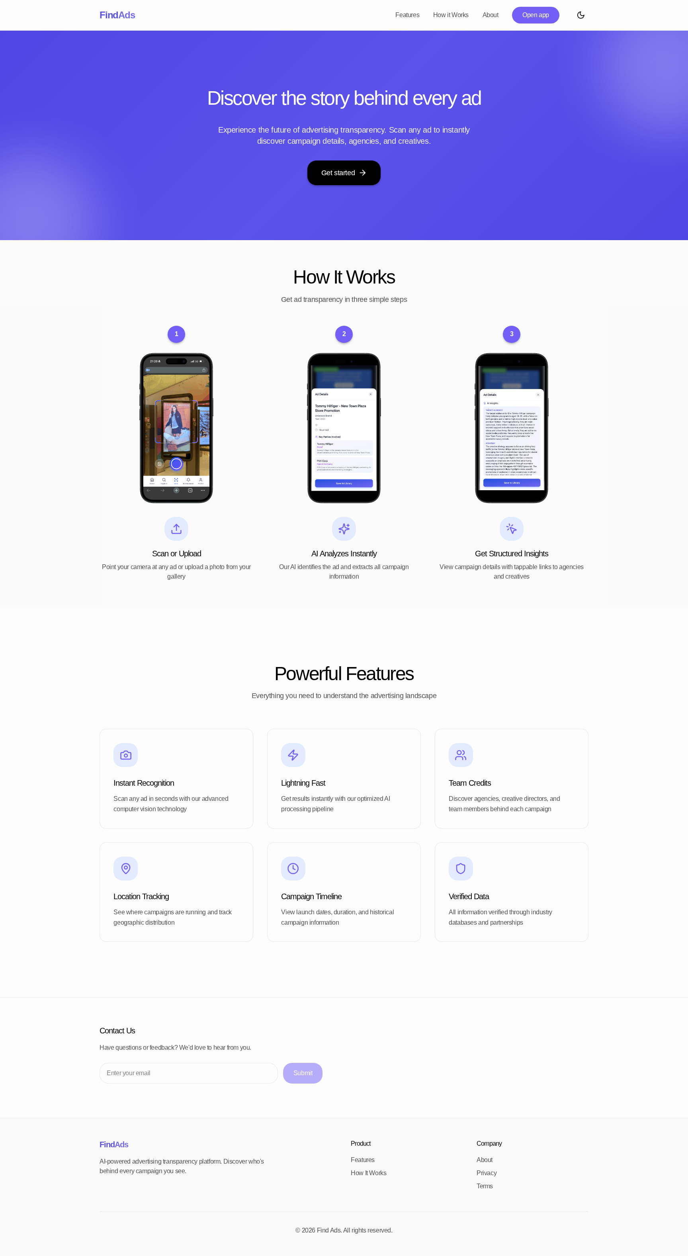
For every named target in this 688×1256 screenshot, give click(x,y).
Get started (338, 173)
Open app (535, 15)
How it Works (451, 15)
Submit (303, 1073)
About (490, 15)
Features (407, 15)
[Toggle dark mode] (580, 15)
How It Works (368, 1173)
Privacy (486, 1173)
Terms (485, 1186)
